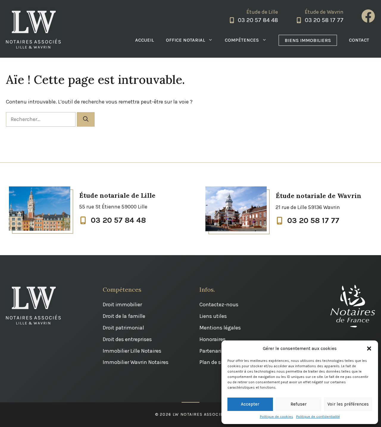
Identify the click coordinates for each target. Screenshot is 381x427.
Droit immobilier (122, 304)
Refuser (299, 404)
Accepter (250, 404)
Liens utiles (213, 316)
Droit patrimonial (123, 327)
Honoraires (212, 339)
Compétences (242, 40)
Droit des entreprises (127, 339)
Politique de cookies (276, 417)
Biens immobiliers (308, 40)
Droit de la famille (124, 316)
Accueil (144, 40)
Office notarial (185, 40)
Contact (359, 40)
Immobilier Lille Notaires (132, 351)
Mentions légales (220, 327)
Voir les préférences (348, 404)
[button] (369, 348)
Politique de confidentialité (318, 417)
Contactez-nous (218, 304)
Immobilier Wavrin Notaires (135, 362)
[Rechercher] (86, 119)
